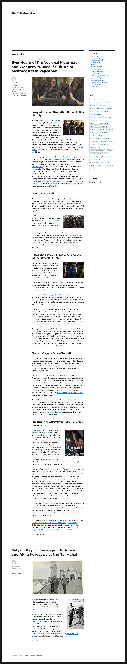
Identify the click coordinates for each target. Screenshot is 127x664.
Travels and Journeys (97, 84)
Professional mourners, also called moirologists (49, 513)
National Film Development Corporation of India (49, 522)
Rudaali (69, 530)
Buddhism (94, 105)
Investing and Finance (97, 70)
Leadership (104, 132)
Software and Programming (99, 82)
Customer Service (96, 120)
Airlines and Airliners (97, 57)
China (109, 108)
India (24, 93)
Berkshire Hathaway (96, 102)
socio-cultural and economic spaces (70, 392)
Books (108, 102)
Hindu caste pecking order (49, 221)
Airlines (93, 99)
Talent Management (105, 156)
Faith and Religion (17, 87)
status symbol (57, 314)
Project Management (97, 150)
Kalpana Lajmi (37, 430)
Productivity (94, 147)
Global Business (95, 64)
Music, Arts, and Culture (18, 571)
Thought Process (104, 159)
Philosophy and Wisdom (98, 80)
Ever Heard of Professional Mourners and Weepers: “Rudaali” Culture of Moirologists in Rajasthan (45, 66)
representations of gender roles (54, 366)
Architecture (102, 99)
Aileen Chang (15, 82)
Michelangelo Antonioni (41, 621)
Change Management (97, 108)
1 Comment (15, 576)
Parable (111, 141)
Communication (95, 114)
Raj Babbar (49, 530)
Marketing (106, 138)
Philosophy (104, 144)
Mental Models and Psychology (100, 77)
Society (24, 95)
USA (107, 162)
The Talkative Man (23, 13)
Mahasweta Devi (47, 433)
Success (93, 156)
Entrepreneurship (96, 123)
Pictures (21, 573)
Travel (92, 162)
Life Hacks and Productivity (99, 73)
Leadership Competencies (98, 135)
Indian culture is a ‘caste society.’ (60, 159)
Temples (93, 159)
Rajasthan (19, 95)
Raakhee (42, 530)
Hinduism (20, 93)
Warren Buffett (108, 166)
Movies (14, 95)
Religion (109, 150)
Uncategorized (95, 86)
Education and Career (97, 60)
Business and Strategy (97, 59)
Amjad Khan (57, 530)
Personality (94, 144)
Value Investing (95, 166)
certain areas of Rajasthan (60, 233)
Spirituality (94, 153)
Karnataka (94, 132)
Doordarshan (72, 522)
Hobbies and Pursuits (97, 68)
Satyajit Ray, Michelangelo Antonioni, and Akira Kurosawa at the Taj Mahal (45, 552)
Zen (92, 169)
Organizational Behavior (98, 141)
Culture (108, 117)
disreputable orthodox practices (60, 295)
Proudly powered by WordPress (33, 656)
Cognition (104, 111)
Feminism (14, 93)
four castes (47, 204)
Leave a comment (17, 98)
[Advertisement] (63, 37)
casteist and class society (54, 412)
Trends (100, 162)
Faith (92, 126)
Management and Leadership (99, 75)
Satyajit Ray (36, 614)
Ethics (107, 123)
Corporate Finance (96, 117)
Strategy (104, 153)
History (102, 129)
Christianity (94, 111)
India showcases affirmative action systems (53, 181)
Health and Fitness (96, 66)
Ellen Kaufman (16, 566)
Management (95, 138)
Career (103, 105)
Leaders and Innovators (98, 71)
